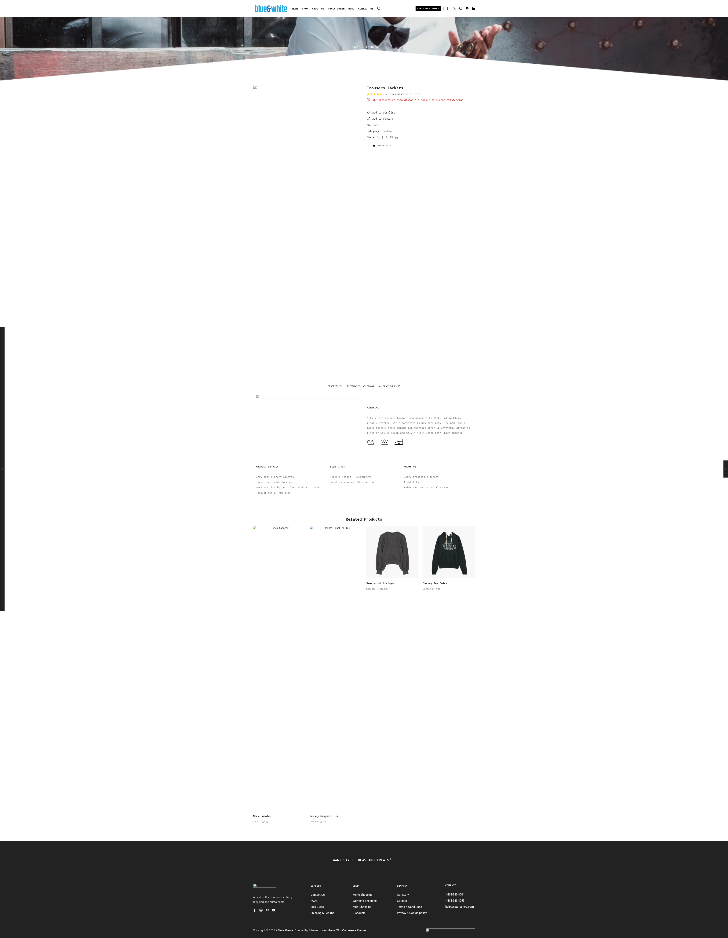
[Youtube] (467, 8)
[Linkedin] (473, 8)
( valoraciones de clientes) (403, 94)
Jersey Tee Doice (435, 583)
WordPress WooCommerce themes (344, 930)
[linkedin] (396, 137)
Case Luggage (261, 821)
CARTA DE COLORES (428, 8)
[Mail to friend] (391, 137)
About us (318, 8)
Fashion (372, 47)
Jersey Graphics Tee (324, 816)
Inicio (355, 47)
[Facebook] (447, 8)
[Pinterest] (387, 137)
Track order (336, 8)
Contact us (365, 8)
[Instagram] (460, 8)
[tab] (335, 386)
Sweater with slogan (380, 583)
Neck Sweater (262, 816)
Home (295, 8)
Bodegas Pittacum (377, 588)
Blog (351, 8)
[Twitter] (454, 8)
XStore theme (284, 930)
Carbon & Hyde (431, 588)
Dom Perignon (318, 821)
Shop (305, 8)
